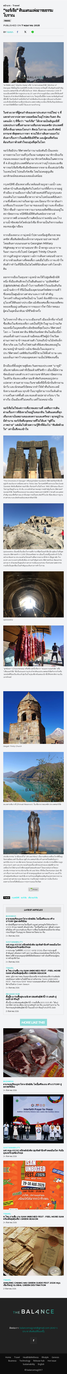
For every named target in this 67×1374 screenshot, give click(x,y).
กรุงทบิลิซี (15, 898)
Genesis (55, 1357)
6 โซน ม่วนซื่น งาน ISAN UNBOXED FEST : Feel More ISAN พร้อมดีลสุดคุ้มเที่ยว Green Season (33, 971)
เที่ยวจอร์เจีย (33, 898)
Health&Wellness (31, 1357)
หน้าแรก (6, 5)
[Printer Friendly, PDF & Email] (33, 891)
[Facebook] (17, 32)
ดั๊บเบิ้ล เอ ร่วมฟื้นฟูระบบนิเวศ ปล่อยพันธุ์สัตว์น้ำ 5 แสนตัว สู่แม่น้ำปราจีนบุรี (31, 997)
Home (8, 1357)
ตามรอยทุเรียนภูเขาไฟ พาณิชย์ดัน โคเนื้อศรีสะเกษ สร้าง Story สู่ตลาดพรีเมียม (30, 920)
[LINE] (32, 32)
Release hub (13, 994)
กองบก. (10, 32)
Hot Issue (52, 1360)
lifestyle (45, 1357)
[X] (25, 32)
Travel (16, 5)
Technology (25, 1360)
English (41, 1364)
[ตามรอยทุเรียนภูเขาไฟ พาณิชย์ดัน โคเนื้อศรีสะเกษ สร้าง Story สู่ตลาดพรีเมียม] (33, 1052)
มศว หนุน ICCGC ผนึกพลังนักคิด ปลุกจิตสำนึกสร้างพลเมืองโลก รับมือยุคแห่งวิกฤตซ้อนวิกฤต (33, 945)
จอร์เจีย (24, 898)
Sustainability (14, 942)
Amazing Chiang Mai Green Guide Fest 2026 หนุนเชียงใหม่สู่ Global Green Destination (31, 1284)
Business (11, 916)
